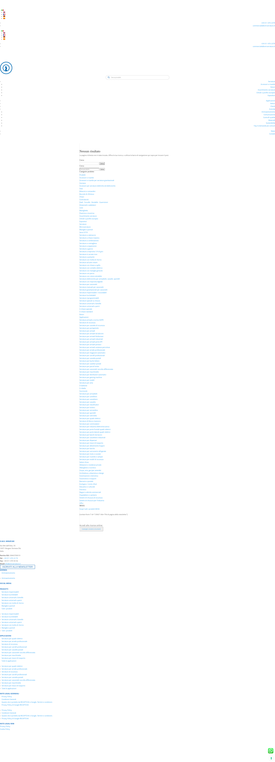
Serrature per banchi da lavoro (90, 435)
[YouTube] (5, 7)
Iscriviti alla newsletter (17, 567)
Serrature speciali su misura (89, 301)
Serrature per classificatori (89, 405)
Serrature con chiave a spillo (89, 265)
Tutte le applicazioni (9, 661)
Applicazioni (270, 101)
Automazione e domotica (88, 476)
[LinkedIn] (1, 7)
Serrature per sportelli (87, 413)
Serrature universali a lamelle (90, 303)
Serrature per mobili (86, 380)
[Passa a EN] (139, 12)
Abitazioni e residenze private (90, 465)
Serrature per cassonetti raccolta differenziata (96, 369)
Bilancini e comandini (87, 191)
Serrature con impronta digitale (91, 282)
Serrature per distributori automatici (92, 375)
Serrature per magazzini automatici (92, 353)
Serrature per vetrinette (88, 416)
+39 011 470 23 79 (11, 558)
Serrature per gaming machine (90, 377)
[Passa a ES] (139, 18)
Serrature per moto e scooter (90, 454)
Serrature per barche (87, 448)
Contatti (272, 134)
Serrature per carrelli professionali (92, 355)
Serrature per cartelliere (88, 396)
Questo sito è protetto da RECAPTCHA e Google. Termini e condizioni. (27, 702)
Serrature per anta (86, 383)
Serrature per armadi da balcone (91, 333)
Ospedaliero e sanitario (88, 495)
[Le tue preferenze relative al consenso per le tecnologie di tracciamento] (271, 758)
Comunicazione (269, 115)
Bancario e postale (86, 481)
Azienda (272, 109)
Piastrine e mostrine (86, 213)
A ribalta (82, 388)
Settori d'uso (84, 462)
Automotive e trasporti (87, 478)
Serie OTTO (83, 232)
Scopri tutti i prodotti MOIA (89, 509)
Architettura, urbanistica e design (91, 473)
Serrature (271, 81)
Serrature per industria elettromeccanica (94, 426)
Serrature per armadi (87, 331)
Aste (81, 189)
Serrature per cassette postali (90, 358)
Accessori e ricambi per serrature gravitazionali (96, 180)
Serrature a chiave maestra (89, 238)
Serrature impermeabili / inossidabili (93, 292)
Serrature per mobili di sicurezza (91, 459)
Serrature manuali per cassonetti (91, 287)
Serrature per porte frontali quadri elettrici (95, 429)
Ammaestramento (268, 112)
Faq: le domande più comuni (264, 126)
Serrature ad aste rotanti (88, 262)
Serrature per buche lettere (89, 361)
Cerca (102, 169)
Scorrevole (83, 391)
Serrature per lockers (87, 407)
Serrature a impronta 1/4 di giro (91, 251)
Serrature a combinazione (89, 240)
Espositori (271, 95)
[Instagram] (13, 7)
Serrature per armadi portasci (90, 344)
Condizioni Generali (9, 699)
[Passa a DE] (139, 16)
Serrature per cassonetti (88, 284)
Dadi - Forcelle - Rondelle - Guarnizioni (93, 202)
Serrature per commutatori (89, 424)
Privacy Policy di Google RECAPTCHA (15, 705)
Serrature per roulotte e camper (91, 457)
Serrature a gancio (86, 249)
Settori (272, 103)
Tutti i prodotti (7, 609)
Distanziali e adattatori (87, 205)
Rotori (272, 87)
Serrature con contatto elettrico (90, 268)
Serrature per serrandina (88, 410)
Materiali (271, 120)
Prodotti (82, 175)
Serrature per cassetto (87, 402)
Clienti (272, 106)
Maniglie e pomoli (86, 230)
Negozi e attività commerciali (90, 492)
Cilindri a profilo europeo (265, 93)
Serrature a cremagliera (88, 243)
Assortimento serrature (266, 90)
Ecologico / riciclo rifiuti (88, 484)
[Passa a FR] (139, 14)
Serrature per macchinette (89, 372)
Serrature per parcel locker (89, 366)
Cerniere (82, 183)
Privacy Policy (7, 696)
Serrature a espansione (87, 246)
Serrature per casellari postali (90, 364)
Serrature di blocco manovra (90, 421)
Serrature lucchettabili (87, 295)
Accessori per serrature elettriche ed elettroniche (97, 186)
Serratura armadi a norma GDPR (91, 320)
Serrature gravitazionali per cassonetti (93, 290)
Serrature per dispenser (88, 440)
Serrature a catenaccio (87, 235)
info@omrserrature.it (13, 564)
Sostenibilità (270, 123)
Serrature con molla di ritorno (90, 260)
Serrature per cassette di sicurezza (92, 325)
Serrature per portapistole (89, 328)
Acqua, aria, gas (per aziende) (90, 470)
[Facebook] (9, 7)
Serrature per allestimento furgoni (92, 446)
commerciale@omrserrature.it (264, 26)
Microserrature (85, 227)
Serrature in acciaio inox (88, 254)
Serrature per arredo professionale (92, 350)
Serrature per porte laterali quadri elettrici (94, 432)
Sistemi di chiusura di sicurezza (90, 498)
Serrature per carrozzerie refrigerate (92, 451)
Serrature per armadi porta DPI (90, 342)
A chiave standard (86, 312)
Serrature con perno (86, 273)
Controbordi (84, 199)
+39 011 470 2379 (268, 23)
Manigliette (83, 210)
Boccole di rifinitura (86, 194)
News (273, 131)
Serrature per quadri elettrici (89, 418)
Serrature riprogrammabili (89, 298)
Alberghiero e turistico (87, 468)
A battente (83, 385)
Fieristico (82, 489)
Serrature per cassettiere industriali (92, 437)
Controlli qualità (269, 117)
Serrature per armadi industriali (91, 339)
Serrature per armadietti (88, 394)
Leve (81, 208)
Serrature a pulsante (86, 257)
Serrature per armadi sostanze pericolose (94, 347)
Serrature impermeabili (10, 592)
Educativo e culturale (87, 487)
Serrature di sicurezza (87, 323)
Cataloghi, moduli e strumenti (91, 529)
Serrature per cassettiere (88, 399)
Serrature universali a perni (89, 306)
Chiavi (81, 197)
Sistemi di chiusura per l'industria (91, 500)
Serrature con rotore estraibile (90, 276)
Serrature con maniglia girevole (91, 271)
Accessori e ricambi (268, 84)
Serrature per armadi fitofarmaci (91, 336)
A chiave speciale (85, 309)
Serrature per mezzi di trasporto (91, 443)
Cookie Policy (5, 729)
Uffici (81, 503)
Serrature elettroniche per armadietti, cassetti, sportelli (99, 279)
